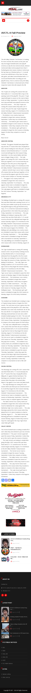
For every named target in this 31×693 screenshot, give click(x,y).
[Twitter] (5, 595)
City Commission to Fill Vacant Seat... (20, 633)
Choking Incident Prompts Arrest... (19, 616)
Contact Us (4, 584)
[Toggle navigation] (2, 2)
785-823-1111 (6, 591)
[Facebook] (2, 595)
